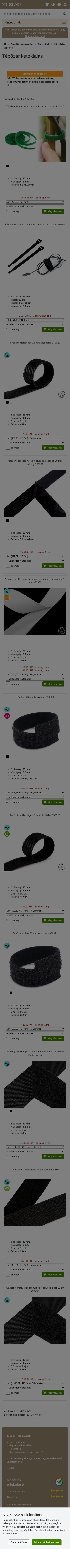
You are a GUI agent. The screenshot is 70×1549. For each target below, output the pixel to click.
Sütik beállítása (19, 1542)
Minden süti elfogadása (46, 1542)
